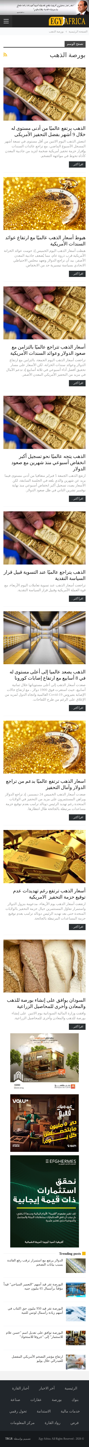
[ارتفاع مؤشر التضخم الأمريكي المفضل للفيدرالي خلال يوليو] (76, 1362)
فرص (75, 1423)
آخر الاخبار (47, 1388)
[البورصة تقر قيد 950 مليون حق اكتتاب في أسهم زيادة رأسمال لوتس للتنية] (76, 1314)
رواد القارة (52, 1423)
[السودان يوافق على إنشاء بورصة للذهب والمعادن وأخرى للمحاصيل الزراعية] (44, 966)
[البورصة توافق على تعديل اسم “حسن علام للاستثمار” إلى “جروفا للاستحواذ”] (76, 1338)
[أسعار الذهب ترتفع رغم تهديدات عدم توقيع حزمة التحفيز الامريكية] (44, 856)
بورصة (57, 1400)
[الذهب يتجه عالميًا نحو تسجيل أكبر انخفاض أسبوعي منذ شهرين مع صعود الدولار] (44, 422)
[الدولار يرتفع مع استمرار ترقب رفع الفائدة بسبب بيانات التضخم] (76, 1265)
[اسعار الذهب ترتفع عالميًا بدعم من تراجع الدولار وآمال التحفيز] (44, 747)
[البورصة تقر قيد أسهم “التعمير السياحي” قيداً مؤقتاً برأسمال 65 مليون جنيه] (76, 1289)
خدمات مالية (70, 1411)
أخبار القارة (20, 1388)
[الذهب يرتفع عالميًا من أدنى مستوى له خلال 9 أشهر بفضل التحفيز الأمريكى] (44, 93)
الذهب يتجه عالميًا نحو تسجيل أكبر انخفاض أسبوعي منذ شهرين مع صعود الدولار (48, 463)
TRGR (9, 1438)
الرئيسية (71, 1388)
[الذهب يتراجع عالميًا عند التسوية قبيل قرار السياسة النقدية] (44, 537)
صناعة (15, 1400)
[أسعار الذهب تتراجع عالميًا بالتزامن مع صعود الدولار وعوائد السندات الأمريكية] (44, 312)
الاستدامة (44, 1411)
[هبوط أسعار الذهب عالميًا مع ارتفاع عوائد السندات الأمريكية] (44, 203)
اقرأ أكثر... (77, 164)
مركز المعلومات (22, 1423)
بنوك (75, 1400)
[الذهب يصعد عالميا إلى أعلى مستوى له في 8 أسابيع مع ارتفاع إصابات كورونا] (44, 637)
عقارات (36, 1400)
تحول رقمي (18, 1411)
